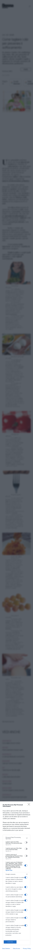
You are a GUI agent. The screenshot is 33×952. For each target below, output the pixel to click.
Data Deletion (6, 948)
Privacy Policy (27, 948)
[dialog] (16, 876)
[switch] (25, 842)
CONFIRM (10, 941)
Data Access (16, 948)
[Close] (29, 805)
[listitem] (16, 838)
